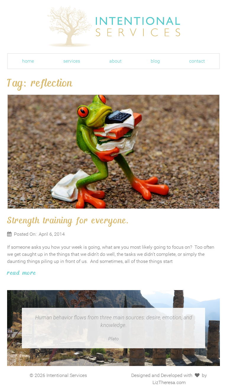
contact (197, 61)
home (28, 61)
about (115, 61)
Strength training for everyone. (68, 219)
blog (155, 61)
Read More (21, 272)
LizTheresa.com (169, 382)
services (71, 61)
